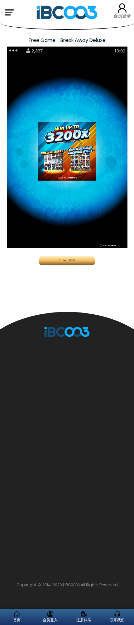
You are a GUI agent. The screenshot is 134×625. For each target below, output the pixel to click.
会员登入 (50, 620)
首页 (17, 620)
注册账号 (83, 620)
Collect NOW (67, 260)
